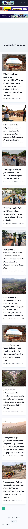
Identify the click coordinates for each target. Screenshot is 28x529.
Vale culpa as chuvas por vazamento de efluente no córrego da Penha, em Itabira (12, 174)
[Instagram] (15, 521)
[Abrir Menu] (21, 3)
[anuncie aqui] (14, 17)
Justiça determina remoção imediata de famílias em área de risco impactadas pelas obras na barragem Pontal (13, 353)
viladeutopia (7, 98)
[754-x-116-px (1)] (14, 11)
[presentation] (14, 62)
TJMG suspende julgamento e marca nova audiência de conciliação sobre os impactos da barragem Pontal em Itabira (13, 132)
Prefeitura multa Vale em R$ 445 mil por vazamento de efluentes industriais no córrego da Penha (13, 214)
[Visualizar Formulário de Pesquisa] (25, 3)
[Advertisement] (14, 30)
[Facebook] (12, 521)
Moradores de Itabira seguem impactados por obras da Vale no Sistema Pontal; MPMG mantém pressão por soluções (13, 490)
